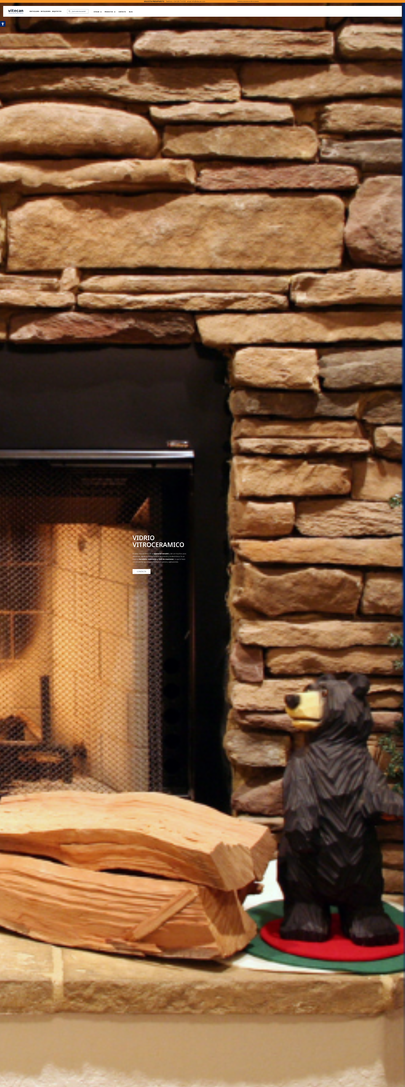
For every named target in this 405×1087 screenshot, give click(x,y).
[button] (2, 24)
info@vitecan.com (198, 1)
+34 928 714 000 (179, 1)
